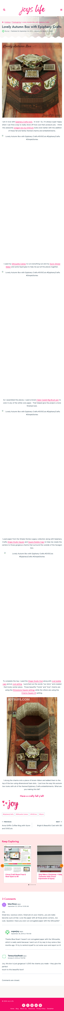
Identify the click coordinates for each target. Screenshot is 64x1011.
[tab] (28, 884)
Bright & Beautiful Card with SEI (49, 824)
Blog (17, 1008)
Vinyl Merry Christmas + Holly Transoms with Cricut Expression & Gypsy (50, 876)
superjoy (15, 931)
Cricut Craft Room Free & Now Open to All (16, 876)
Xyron (41, 814)
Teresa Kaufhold (15, 956)
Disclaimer (50, 1008)
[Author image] (3, 31)
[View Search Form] (4, 10)
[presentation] (17, 859)
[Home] (2, 22)
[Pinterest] (28, 1)
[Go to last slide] (2, 865)
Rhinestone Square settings (24, 690)
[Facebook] (24, 1)
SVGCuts (33, 814)
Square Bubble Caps (36, 542)
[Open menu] (62, 9)
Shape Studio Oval (35, 681)
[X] (36, 1)
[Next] (61, 865)
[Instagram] (39, 1)
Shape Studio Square (16, 542)
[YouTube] (32, 1)
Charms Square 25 (29, 693)
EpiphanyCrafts (8, 814)
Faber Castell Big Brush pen (47, 400)
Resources (31, 1008)
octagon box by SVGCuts (24, 128)
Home (12, 1008)
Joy (8, 31)
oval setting (17, 684)
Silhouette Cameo (19, 264)
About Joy (23, 1008)
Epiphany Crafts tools (24, 122)
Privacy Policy (40, 1008)
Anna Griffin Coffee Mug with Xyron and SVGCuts (16, 825)
